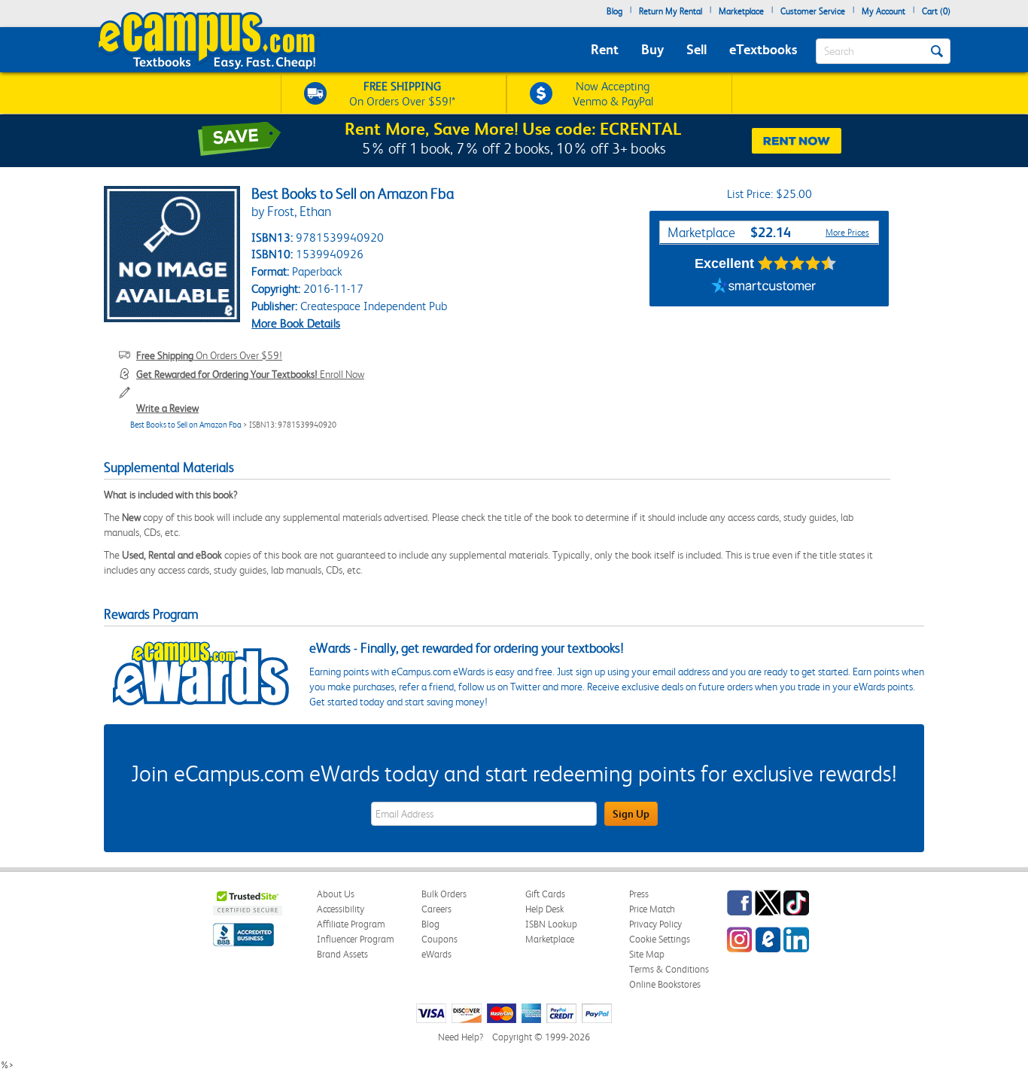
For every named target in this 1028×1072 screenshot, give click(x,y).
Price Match (652, 909)
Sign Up (631, 814)
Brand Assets (342, 954)
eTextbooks (763, 49)
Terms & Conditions (669, 969)
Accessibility (340, 909)
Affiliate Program (351, 924)
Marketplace (741, 11)
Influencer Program (355, 939)
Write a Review (167, 408)
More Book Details (295, 323)
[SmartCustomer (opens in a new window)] (764, 288)
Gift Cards (545, 894)
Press (639, 894)
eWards (436, 954)
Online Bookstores (665, 984)
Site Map (647, 954)
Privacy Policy (655, 924)
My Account (883, 11)
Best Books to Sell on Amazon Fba (186, 425)
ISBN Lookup (551, 924)
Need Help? (460, 1037)
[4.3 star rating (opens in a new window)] (797, 263)
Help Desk (544, 909)
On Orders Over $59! (209, 355)
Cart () (936, 11)
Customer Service (812, 11)
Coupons (439, 939)
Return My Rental (670, 11)
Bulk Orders (444, 894)
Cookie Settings (659, 939)
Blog (614, 11)
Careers (436, 909)
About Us (335, 894)
